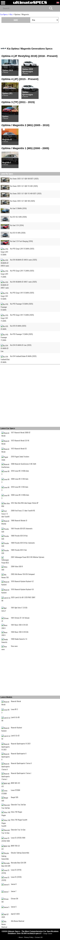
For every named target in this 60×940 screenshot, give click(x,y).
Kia (11, 14)
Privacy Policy (29, 937)
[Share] (56, 8)
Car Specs (4, 14)
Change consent (47, 933)
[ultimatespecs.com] (30, 2)
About (21, 937)
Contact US (39, 937)
